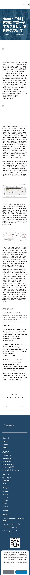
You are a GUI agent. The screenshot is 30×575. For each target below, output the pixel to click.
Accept (21, 572)
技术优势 (5, 438)
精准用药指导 (6, 458)
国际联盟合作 (6, 481)
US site (5, 510)
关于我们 (5, 488)
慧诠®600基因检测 (8, 464)
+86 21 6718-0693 (8, 524)
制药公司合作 (6, 478)
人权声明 (5, 506)
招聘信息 (5, 500)
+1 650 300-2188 (8, 527)
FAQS (4, 484)
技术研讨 (5, 447)
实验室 (4, 503)
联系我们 (5, 515)
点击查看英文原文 (7, 309)
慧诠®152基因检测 (8, 467)
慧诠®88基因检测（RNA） (11, 470)
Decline (8, 572)
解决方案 (5, 452)
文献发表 (5, 444)
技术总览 (5, 442)
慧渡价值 (5, 494)
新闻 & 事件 (6, 497)
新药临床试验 (6, 455)
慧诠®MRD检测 (7, 461)
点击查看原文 (10, 290)
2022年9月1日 (8, 34)
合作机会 (5, 474)
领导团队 (5, 491)
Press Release (20, 34)
